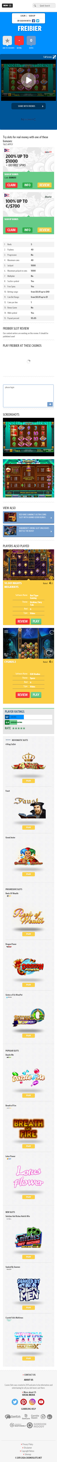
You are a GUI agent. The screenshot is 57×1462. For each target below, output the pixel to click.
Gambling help (28, 1408)
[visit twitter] (15, 1402)
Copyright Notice (27, 1451)
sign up (32, 15)
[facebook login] (33, 20)
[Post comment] (50, 404)
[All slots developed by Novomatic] (28, 119)
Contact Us (30, 1374)
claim (11, 185)
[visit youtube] (41, 1402)
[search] (35, 5)
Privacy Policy (28, 1444)
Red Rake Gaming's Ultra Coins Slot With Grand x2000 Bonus (32, 515)
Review (45, 185)
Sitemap (28, 1454)
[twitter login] (37, 20)
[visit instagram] (32, 1402)
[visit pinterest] (23, 1402)
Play (28, 780)
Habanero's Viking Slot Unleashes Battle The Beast (34, 529)
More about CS (30, 1392)
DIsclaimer (28, 1447)
